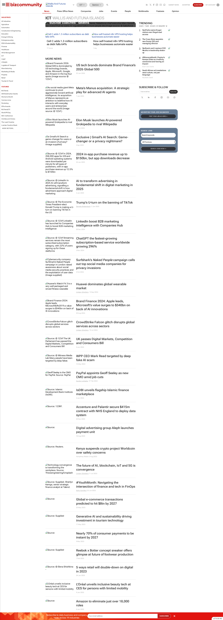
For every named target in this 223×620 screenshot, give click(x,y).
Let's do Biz (217, 618)
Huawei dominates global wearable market (101, 286)
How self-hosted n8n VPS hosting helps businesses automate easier (113, 43)
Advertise (186, 5)
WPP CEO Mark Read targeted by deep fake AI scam (103, 358)
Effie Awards (5, 106)
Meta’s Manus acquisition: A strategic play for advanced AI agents (102, 90)
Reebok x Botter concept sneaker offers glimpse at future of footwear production (104, 552)
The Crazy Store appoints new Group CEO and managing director (152, 41)
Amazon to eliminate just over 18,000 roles (102, 603)
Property (4, 75)
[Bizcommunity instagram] (156, 5)
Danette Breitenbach (83, 206)
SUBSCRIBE (164, 616)
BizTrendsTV (5, 109)
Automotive (5, 27)
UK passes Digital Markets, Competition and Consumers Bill (104, 341)
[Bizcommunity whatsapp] (164, 5)
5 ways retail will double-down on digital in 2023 (104, 569)
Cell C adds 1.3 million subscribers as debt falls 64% (67, 43)
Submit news (174, 5)
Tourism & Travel (7, 81)
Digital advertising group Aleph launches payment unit (105, 430)
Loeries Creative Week (9, 125)
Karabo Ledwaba (82, 381)
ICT (2, 56)
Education (4, 34)
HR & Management (8, 53)
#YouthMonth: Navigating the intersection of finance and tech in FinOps (105, 484)
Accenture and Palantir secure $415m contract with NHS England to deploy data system (106, 411)
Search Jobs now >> (158, 148)
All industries (5, 21)
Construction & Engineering (10, 31)
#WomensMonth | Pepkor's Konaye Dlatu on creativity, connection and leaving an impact (153, 60)
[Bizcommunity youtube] (160, 5)
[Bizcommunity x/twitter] (150, 5)
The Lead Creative (7, 122)
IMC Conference (7, 116)
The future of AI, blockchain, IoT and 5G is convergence (105, 467)
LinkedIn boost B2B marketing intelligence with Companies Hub (99, 223)
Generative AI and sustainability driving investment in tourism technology (104, 518)
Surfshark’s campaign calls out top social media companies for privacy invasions (105, 264)
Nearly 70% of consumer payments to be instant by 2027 (105, 535)
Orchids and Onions (8, 119)
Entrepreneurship (7, 40)
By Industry (161, 26)
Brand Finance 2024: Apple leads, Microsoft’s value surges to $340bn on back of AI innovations (103, 305)
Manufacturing (6, 68)
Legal (3, 59)
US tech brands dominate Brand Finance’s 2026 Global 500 (106, 67)
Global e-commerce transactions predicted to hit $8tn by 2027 (99, 501)
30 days (152, 26)
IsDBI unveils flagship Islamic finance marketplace (102, 392)
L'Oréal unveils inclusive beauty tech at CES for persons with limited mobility (103, 586)
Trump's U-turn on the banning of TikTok (104, 202)
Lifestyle (4, 62)
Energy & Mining (7, 37)
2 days (141, 26)
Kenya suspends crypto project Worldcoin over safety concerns (105, 450)
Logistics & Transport (8, 65)
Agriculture (5, 24)
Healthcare (5, 49)
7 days (147, 26)
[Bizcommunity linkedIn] (146, 5)
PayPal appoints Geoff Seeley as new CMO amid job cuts (102, 375)
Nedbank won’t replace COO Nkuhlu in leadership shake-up (154, 50)
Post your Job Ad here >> (158, 116)
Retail (3, 78)
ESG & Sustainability (8, 43)
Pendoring (5, 103)
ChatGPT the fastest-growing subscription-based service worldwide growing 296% (103, 242)
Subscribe (173, 91)
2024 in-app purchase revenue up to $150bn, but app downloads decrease (103, 156)
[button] (108, 5)
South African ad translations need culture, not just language (154, 72)
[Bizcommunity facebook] (154, 5)
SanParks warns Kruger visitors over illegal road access (152, 32)
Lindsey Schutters (82, 292)
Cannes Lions (6, 100)
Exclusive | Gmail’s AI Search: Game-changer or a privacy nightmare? (102, 139)
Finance (4, 46)
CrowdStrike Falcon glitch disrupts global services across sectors (105, 324)
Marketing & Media (8, 72)
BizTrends (4, 91)
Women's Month (7, 97)
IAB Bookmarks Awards (9, 94)
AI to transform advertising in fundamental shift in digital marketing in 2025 (104, 185)
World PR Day (6, 112)
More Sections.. (8, 128)
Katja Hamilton (81, 490)
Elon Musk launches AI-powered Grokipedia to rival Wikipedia (99, 122)
